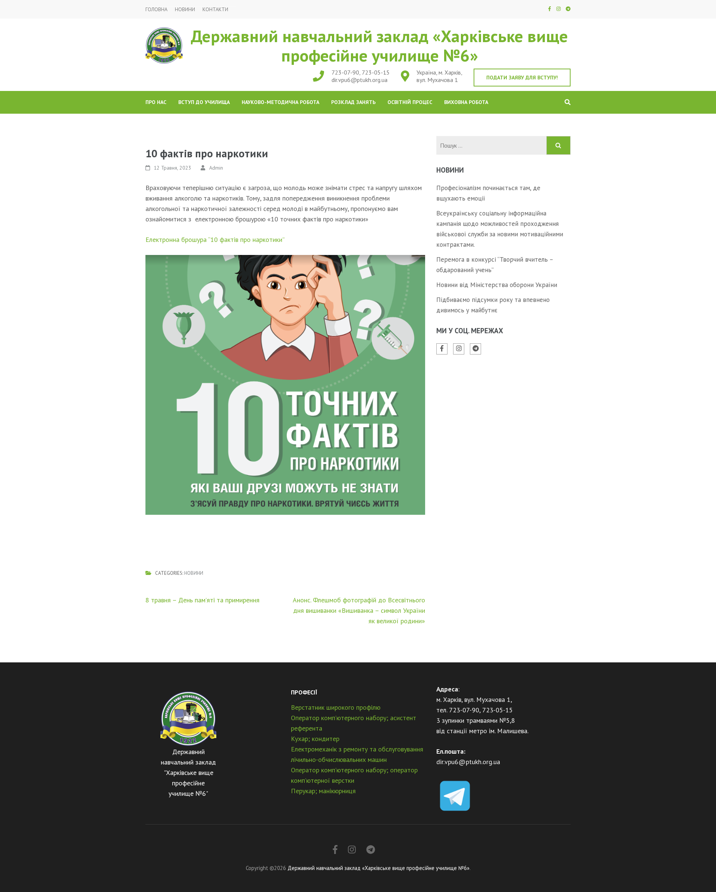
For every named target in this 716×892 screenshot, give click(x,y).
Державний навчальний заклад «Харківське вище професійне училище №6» (379, 45)
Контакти (215, 9)
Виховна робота (466, 102)
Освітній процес (409, 102)
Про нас (155, 102)
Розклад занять (353, 102)
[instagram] (558, 9)
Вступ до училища (204, 102)
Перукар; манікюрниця (323, 791)
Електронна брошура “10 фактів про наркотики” (215, 239)
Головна (156, 9)
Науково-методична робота (280, 102)
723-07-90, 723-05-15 (361, 72)
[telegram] (568, 9)
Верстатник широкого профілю (335, 707)
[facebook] (549, 9)
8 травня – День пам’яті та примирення (202, 600)
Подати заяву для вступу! (522, 77)
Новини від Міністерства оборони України (496, 285)
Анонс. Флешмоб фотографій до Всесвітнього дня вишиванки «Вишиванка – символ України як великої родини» (359, 610)
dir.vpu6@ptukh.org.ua (359, 79)
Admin (216, 167)
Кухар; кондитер (315, 738)
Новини (185, 9)
